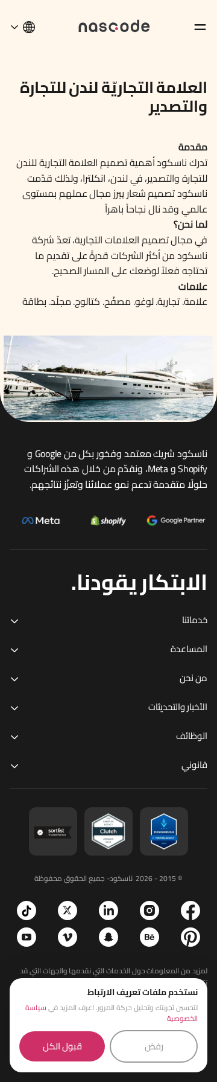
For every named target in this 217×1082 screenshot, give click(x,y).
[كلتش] (108, 831)
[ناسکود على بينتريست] (190, 937)
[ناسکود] (114, 25)
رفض (154, 1046)
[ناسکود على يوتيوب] (26, 937)
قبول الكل (62, 1046)
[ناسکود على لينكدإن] (108, 910)
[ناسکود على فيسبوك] (190, 910)
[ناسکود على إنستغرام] (149, 910)
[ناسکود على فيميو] (67, 937)
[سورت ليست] (53, 831)
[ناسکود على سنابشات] (108, 937)
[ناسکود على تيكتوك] (26, 910)
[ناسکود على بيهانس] (149, 937)
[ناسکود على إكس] (67, 910)
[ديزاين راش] (164, 831)
